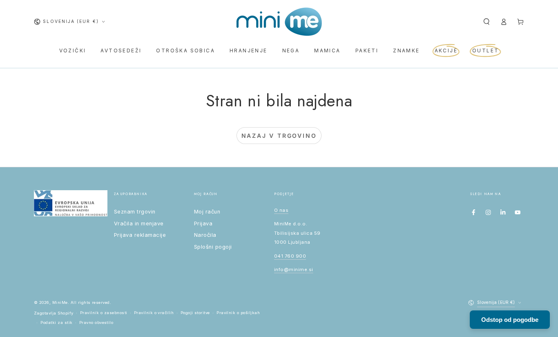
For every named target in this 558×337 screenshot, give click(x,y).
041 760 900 (290, 256)
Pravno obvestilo (96, 322)
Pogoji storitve (195, 312)
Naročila (205, 235)
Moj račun (207, 212)
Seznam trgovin (135, 212)
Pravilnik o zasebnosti (103, 312)
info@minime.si (293, 269)
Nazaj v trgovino (279, 135)
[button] (486, 21)
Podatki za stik (56, 322)
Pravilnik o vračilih (154, 312)
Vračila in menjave (139, 223)
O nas (281, 210)
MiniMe (60, 302)
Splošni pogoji (213, 247)
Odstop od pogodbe (509, 319)
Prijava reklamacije (140, 235)
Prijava (203, 223)
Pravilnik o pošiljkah (238, 312)
